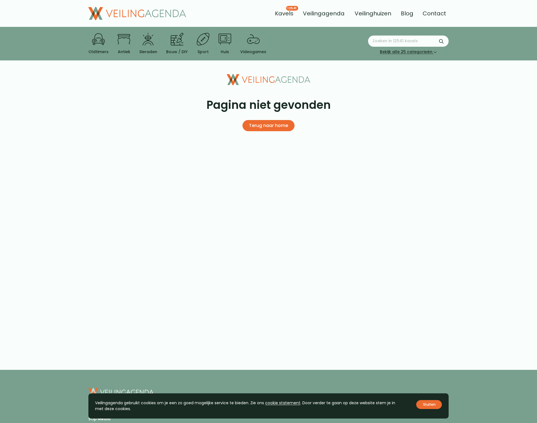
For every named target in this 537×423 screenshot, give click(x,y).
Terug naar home (268, 125)
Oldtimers (98, 52)
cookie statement (282, 403)
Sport (203, 52)
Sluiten (429, 404)
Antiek (124, 52)
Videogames (253, 52)
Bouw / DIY (177, 52)
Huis (225, 52)
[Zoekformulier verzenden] (441, 41)
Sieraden (148, 52)
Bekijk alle (406, 52)
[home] (137, 13)
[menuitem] (284, 13)
